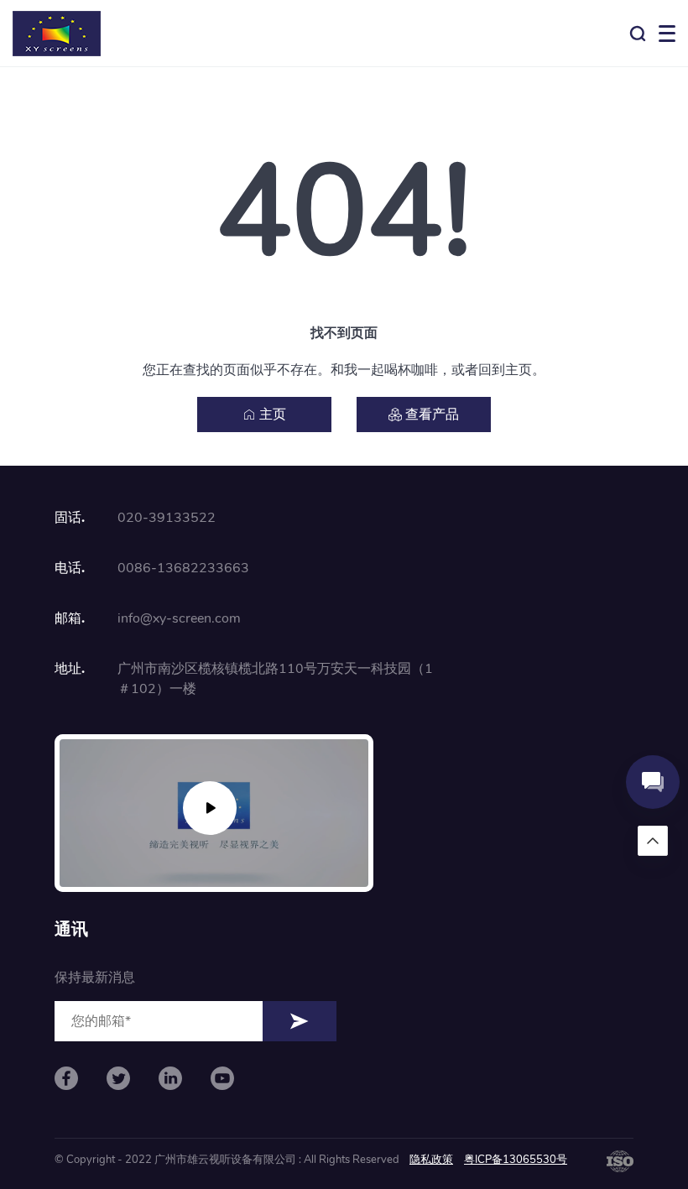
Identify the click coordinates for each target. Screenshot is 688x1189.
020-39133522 (166, 517)
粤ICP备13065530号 (515, 1159)
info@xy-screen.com (179, 618)
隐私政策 (431, 1159)
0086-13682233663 (183, 568)
